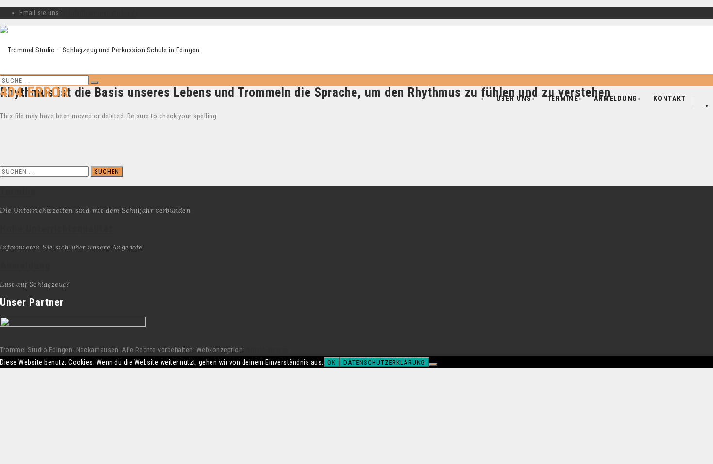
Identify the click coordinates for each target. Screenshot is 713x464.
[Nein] (433, 364)
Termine (563, 98)
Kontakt (669, 98)
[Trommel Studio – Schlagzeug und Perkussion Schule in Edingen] (99, 50)
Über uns (514, 98)
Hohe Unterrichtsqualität (56, 228)
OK (331, 362)
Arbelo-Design (267, 350)
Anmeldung (616, 98)
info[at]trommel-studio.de (101, 13)
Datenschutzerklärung (384, 362)
